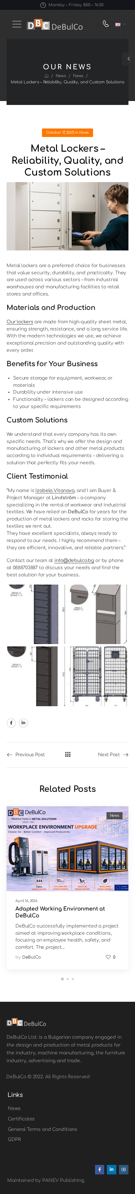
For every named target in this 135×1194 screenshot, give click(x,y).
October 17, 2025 (60, 132)
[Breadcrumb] (46, 76)
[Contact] (107, 24)
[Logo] (55, 24)
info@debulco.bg (74, 560)
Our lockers (20, 321)
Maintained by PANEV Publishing (45, 1180)
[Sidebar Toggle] (128, 58)
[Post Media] (67, 848)
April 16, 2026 (26, 901)
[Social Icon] (11, 723)
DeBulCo (31, 957)
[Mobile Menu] (16, 24)
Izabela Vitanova (54, 490)
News (61, 76)
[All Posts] (67, 754)
